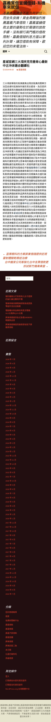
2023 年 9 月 (10, 468)
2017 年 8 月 (10, 539)
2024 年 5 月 (10, 435)
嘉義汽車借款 (11, 633)
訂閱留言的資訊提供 (14, 684)
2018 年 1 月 (10, 518)
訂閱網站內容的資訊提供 (15, 680)
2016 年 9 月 (10, 585)
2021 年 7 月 (10, 476)
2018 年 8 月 (10, 489)
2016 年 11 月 (10, 577)
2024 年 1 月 (10, 451)
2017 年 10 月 (10, 531)
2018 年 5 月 (10, 502)
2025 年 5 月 (10, 393)
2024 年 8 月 (10, 422)
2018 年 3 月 (10, 510)
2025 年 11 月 (10, 380)
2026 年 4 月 (10, 367)
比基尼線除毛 (11, 654)
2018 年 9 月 (10, 485)
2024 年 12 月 (10, 405)
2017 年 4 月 (10, 556)
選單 (5, 51)
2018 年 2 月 (10, 514)
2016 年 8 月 (10, 590)
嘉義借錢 (22, 69)
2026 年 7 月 (10, 359)
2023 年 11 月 (10, 460)
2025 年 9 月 (10, 384)
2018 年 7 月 (10, 493)
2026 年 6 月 (10, 363)
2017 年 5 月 (10, 552)
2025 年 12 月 (10, 376)
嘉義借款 (9, 624)
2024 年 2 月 (10, 447)
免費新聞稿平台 (12, 620)
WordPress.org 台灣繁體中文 (17, 689)
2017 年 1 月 (10, 569)
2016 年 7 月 (10, 594)
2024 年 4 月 (10, 439)
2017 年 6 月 (10, 548)
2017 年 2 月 (10, 564)
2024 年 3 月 (10, 443)
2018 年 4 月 (10, 506)
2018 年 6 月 (10, 497)
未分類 (8, 650)
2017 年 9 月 (10, 535)
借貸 (7, 616)
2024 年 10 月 (10, 414)
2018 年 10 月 (10, 481)
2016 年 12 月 (10, 573)
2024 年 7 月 (10, 426)
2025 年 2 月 (10, 397)
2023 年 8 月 (10, 472)
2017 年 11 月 (10, 527)
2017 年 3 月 (10, 560)
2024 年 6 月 (10, 430)
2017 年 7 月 (10, 543)
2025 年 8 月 (10, 388)
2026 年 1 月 (10, 372)
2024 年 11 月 (10, 409)
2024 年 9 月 (10, 418)
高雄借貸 (9, 658)
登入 (7, 676)
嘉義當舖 (9, 637)
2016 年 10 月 (10, 581)
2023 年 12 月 (10, 455)
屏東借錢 (9, 641)
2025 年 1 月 (10, 401)
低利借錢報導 (11, 612)
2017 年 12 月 (10, 523)
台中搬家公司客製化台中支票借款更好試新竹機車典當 (26, 264)
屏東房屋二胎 (11, 645)
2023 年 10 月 (10, 464)
